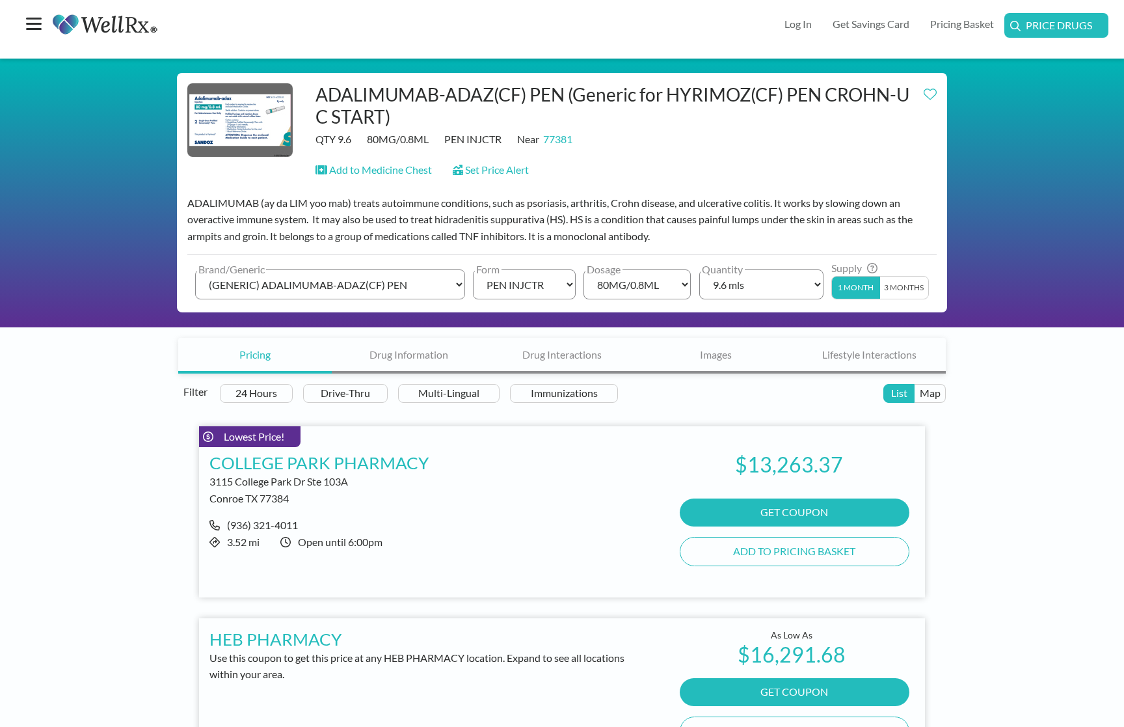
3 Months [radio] (904, 287)
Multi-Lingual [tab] (448, 393)
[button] (373, 170)
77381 (557, 139)
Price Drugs (1059, 25)
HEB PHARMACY (275, 639)
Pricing (255, 354)
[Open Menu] (34, 25)
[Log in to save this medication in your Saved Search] (930, 91)
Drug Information (408, 354)
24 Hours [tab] (256, 393)
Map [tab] (930, 393)
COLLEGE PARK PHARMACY (319, 462)
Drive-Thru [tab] (345, 393)
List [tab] (899, 393)
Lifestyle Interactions (869, 354)
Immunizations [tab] (564, 393)
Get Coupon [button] (794, 512)
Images (716, 354)
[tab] (255, 356)
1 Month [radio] (856, 287)
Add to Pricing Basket (794, 551)
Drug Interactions (562, 354)
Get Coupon (794, 691)
